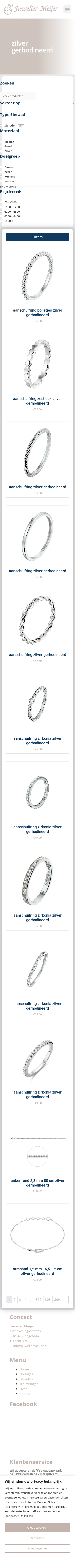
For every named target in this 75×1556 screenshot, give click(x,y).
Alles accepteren (37, 1527)
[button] (67, 9)
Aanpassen (37, 1538)
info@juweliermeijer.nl (30, 1346)
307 (39, 1299)
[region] (37, 1516)
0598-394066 (23, 1341)
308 (48, 1299)
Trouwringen (28, 1384)
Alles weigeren (37, 1548)
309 (57, 1299)
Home (24, 1369)
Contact (25, 1393)
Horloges (26, 1374)
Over (23, 1389)
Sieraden (26, 1379)
